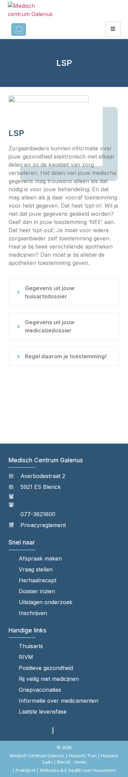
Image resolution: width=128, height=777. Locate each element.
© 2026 (64, 747)
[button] (64, 292)
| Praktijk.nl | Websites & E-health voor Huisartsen (64, 770)
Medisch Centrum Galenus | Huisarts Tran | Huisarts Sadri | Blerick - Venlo (64, 758)
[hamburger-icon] (112, 29)
